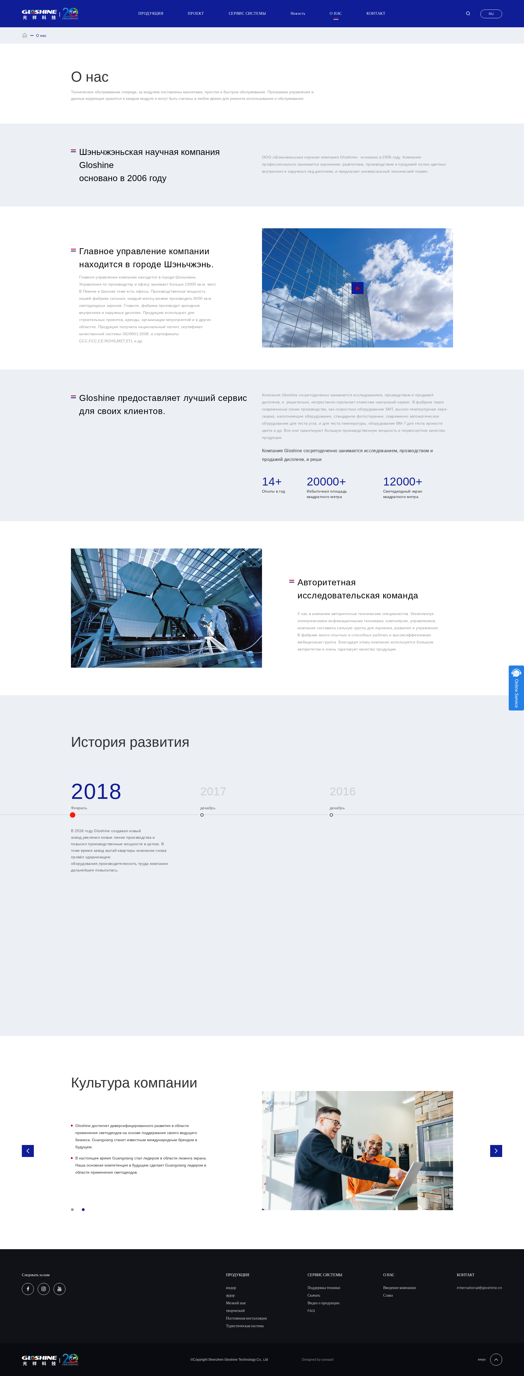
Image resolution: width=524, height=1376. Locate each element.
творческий (235, 1310)
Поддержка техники (324, 1287)
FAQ (311, 1310)
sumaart (327, 1360)
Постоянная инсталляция (246, 1318)
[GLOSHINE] (50, 13)
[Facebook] (28, 1289)
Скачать (314, 1295)
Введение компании (399, 1287)
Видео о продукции (324, 1303)
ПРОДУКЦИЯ (150, 13)
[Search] (468, 14)
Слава (388, 1295)
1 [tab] (72, 1209)
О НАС (336, 13)
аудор (230, 1295)
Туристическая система (245, 1326)
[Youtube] (59, 1289)
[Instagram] (44, 1289)
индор (231, 1287)
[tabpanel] (262, 1151)
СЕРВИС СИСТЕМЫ (247, 13)
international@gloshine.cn (479, 1287)
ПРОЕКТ (196, 13)
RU (491, 13)
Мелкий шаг (236, 1303)
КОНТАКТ (376, 13)
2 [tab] (83, 1209)
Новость (298, 13)
